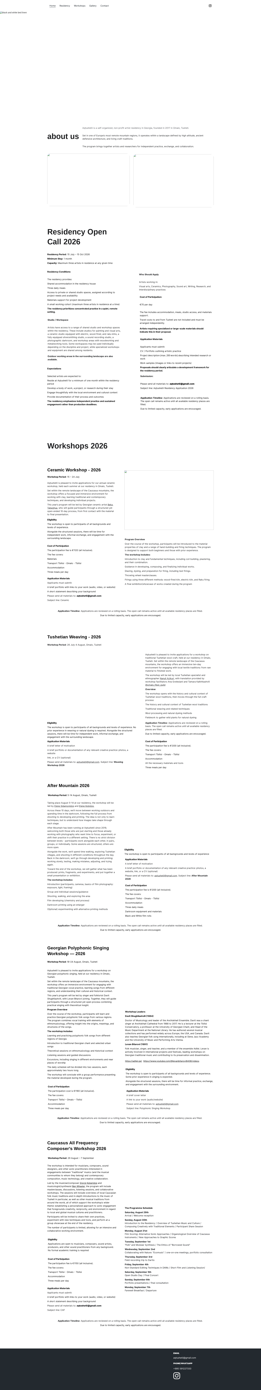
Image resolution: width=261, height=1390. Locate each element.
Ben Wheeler (78, 1186)
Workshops (79, 5)
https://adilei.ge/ (133, 1061)
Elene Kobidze (86, 806)
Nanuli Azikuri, (167, 678)
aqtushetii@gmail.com (88, 762)
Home (52, 5)
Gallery (93, 5)
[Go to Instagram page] (210, 5)
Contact (104, 5)
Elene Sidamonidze (64, 806)
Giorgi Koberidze (88, 1183)
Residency (65, 5)
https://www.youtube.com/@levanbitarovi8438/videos (171, 1061)
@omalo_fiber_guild (155, 685)
